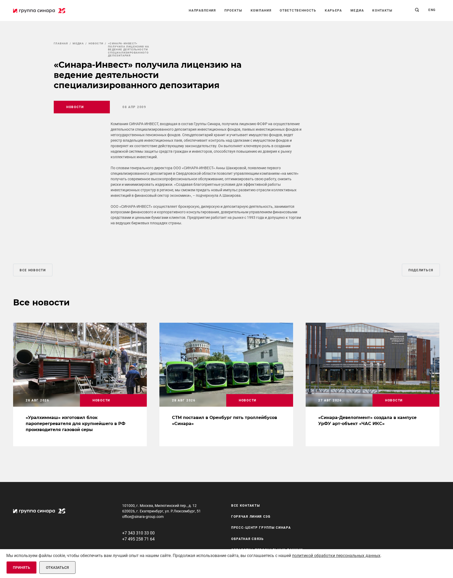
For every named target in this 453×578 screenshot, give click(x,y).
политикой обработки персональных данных (336, 555)
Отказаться (57, 567)
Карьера (333, 10)
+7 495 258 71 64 (138, 539)
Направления (202, 10)
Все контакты (245, 505)
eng (432, 10)
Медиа (357, 10)
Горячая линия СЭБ (251, 516)
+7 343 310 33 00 (138, 533)
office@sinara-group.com (143, 517)
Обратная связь (247, 539)
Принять (21, 567)
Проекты (233, 10)
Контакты (382, 10)
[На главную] (39, 10)
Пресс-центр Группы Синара (261, 528)
